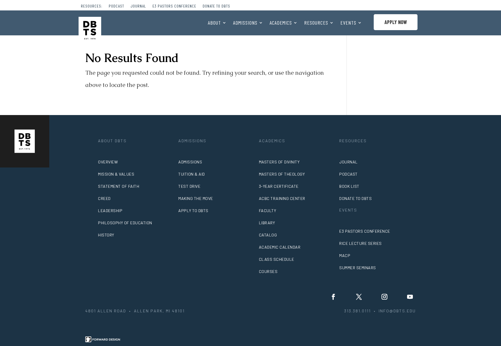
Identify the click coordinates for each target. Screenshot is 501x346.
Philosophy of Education (125, 222)
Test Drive (189, 186)
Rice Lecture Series (360, 243)
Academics (281, 23)
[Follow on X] (359, 297)
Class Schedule (276, 259)
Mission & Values (116, 174)
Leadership (110, 210)
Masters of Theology (282, 174)
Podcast (116, 6)
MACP (344, 255)
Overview (108, 161)
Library (267, 222)
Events (348, 23)
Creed (104, 198)
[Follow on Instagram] (384, 297)
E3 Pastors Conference (174, 6)
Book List (349, 186)
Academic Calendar (280, 247)
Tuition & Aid (191, 174)
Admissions (245, 23)
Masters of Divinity (279, 161)
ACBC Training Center (282, 198)
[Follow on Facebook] (333, 297)
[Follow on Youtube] (410, 297)
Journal (138, 6)
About (214, 23)
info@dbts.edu (397, 310)
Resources (316, 23)
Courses (268, 271)
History (106, 234)
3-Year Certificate (279, 186)
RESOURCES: (91, 6)
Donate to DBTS (216, 6)
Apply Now (395, 22)
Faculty (267, 210)
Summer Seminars (357, 267)
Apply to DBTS (193, 210)
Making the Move (195, 198)
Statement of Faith (118, 186)
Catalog (268, 234)
